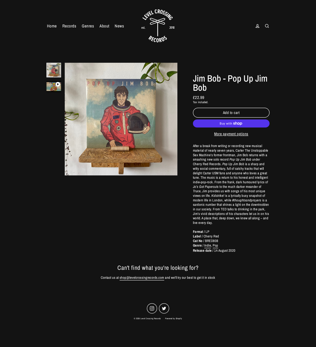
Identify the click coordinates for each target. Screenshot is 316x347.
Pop (215, 245)
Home (52, 26)
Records (69, 26)
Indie (207, 245)
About (104, 26)
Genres (88, 26)
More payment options (231, 133)
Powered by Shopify (173, 318)
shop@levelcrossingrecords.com (142, 277)
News (119, 26)
